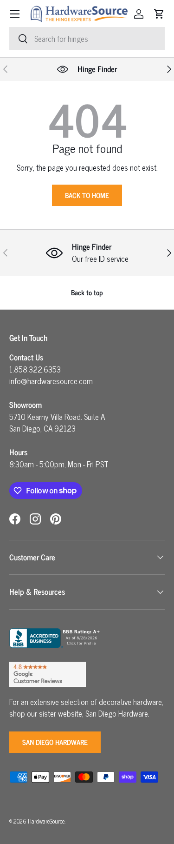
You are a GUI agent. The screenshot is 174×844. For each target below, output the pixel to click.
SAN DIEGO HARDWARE (55, 742)
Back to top (87, 292)
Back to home (87, 195)
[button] (159, 14)
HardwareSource (46, 821)
